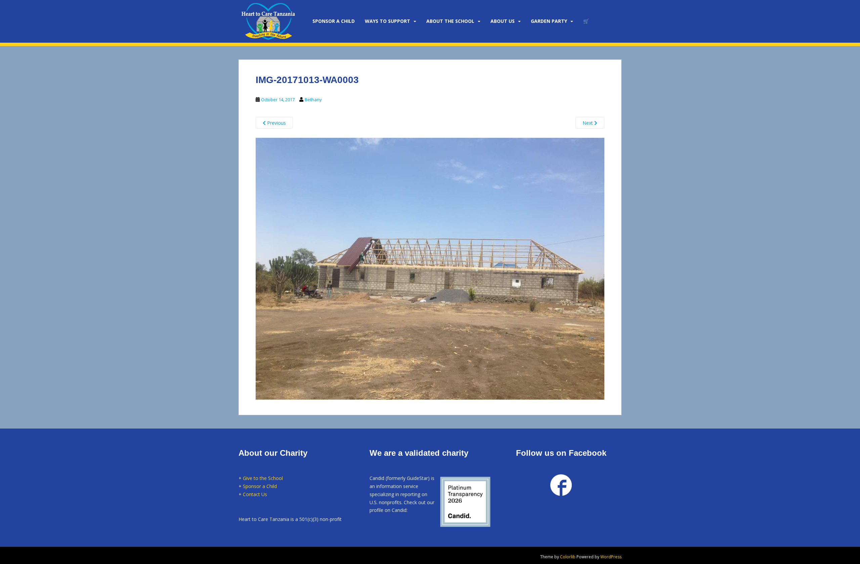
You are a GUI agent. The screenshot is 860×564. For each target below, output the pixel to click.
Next (588, 123)
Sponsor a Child (260, 486)
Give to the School (263, 478)
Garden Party (549, 21)
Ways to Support (387, 21)
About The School (450, 21)
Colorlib (567, 557)
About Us (502, 21)
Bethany (313, 99)
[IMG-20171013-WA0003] (430, 267)
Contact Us (255, 494)
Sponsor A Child (333, 21)
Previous (276, 123)
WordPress (610, 557)
